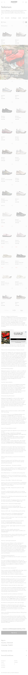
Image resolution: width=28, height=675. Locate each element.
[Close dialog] (25, 332)
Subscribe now (18, 339)
